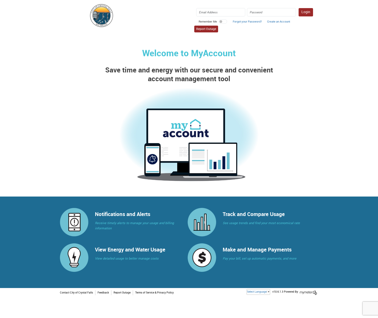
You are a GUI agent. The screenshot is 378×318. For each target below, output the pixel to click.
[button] (278, 23)
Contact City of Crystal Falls (76, 292)
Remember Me (208, 21)
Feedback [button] (103, 292)
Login (305, 12)
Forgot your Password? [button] (247, 21)
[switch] (223, 21)
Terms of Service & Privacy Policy (154, 292)
